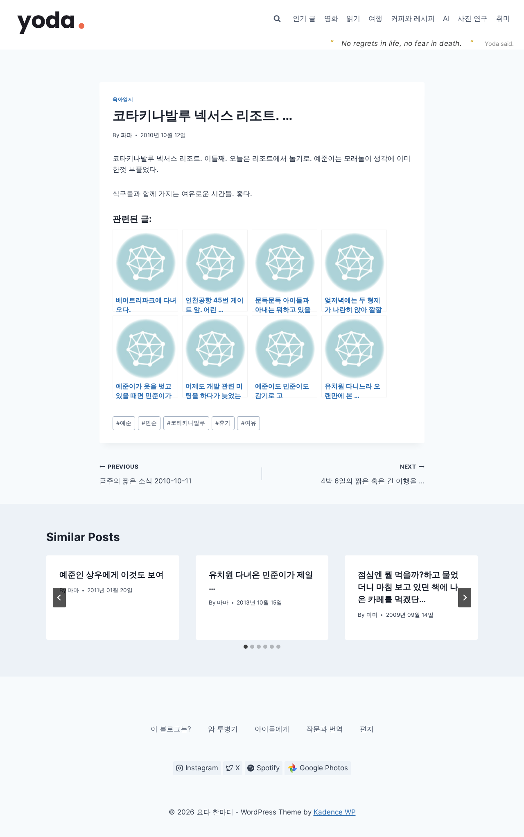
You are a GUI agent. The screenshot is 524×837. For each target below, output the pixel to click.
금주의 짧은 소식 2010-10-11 (145, 474)
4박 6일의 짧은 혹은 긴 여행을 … (373, 474)
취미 (503, 18)
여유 (248, 423)
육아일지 (123, 99)
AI (446, 18)
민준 (149, 423)
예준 (123, 423)
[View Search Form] (277, 18)
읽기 (353, 18)
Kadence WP (335, 812)
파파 (126, 135)
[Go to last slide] (59, 597)
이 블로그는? (171, 729)
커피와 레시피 (413, 18)
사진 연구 (473, 18)
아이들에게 (272, 729)
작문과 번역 (324, 729)
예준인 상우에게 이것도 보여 (111, 575)
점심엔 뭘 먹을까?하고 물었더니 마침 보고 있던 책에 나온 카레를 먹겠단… (408, 587)
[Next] (464, 597)
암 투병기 (223, 729)
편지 (367, 729)
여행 (375, 18)
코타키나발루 (186, 423)
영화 (331, 18)
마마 (73, 590)
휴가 (222, 423)
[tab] (246, 647)
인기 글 (304, 18)
